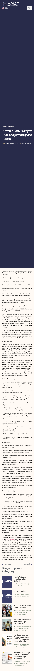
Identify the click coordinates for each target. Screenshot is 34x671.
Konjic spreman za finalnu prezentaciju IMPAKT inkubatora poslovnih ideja (21, 638)
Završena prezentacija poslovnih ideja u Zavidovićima (22, 622)
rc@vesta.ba (10, 539)
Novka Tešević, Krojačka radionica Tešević (21, 579)
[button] (30, 4)
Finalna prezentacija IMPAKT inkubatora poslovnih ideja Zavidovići (22, 656)
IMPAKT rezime (20, 591)
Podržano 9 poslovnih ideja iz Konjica (22, 606)
